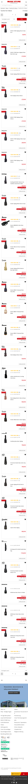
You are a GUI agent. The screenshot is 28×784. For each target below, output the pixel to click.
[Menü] (9, 736)
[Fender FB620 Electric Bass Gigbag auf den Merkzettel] (25, 411)
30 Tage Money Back (6, 715)
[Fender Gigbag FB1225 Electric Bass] (5, 482)
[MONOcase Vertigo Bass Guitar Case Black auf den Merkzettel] (25, 649)
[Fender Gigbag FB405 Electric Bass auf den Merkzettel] (25, 66)
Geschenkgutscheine (6, 731)
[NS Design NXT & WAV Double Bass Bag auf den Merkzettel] (25, 541)
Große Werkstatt (5, 722)
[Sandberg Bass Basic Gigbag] (5, 439)
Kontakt (8, 776)
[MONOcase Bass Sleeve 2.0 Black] (5, 590)
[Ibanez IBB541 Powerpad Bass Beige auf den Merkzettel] (25, 303)
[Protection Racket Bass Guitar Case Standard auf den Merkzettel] (25, 498)
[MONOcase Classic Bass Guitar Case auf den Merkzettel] (25, 606)
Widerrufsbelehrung (23, 776)
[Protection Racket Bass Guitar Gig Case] (5, 461)
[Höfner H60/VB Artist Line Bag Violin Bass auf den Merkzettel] (25, 368)
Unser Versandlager (5, 729)
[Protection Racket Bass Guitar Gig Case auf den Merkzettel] (25, 455)
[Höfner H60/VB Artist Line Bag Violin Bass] (5, 374)
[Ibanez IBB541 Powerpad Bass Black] (5, 331)
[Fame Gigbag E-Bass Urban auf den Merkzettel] (25, 347)
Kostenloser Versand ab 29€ (21, 712)
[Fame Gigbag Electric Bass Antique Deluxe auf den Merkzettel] (25, 390)
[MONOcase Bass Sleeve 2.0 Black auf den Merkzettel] (25, 584)
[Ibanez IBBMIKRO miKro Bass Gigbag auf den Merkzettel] (25, 217)
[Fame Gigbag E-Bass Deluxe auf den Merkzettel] (25, 87)
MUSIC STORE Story (5, 720)
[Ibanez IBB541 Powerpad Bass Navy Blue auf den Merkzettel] (25, 282)
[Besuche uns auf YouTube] (16, 782)
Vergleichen (22, 40)
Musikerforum (3, 776)
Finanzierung (17, 715)
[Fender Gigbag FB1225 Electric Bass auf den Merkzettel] (25, 476)
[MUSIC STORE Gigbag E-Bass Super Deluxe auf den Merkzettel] (25, 131)
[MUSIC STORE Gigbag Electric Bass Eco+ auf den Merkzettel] (25, 23)
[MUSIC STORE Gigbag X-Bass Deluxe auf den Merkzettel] (25, 152)
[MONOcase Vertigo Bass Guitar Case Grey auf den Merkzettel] (25, 627)
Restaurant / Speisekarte (20, 722)
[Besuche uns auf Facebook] (12, 782)
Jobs (15, 720)
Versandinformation (19, 725)
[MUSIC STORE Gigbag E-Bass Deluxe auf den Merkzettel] (25, 109)
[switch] (8, 737)
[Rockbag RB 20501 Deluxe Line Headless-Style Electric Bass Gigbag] (5, 180)
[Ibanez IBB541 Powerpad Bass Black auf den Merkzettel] (25, 325)
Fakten (16, 709)
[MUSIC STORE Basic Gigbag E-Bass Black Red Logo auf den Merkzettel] (25, 44)
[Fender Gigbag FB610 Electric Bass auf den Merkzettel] (25, 195)
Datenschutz (16, 776)
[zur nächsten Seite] (26, 15)
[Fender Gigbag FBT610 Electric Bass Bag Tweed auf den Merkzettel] (25, 260)
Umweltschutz (17, 729)
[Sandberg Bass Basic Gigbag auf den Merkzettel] (25, 433)
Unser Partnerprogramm (20, 718)
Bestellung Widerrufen (6, 734)
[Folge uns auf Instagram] (14, 782)
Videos (2, 725)
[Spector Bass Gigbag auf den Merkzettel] (25, 519)
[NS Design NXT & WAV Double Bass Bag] (5, 547)
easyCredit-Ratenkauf (6, 718)
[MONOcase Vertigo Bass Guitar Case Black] (5, 655)
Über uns (3, 709)
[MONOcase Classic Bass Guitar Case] (5, 612)
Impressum (12, 776)
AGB (14, 777)
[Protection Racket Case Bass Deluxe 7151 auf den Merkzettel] (25, 563)
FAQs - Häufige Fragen (6, 711)
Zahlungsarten (4, 727)
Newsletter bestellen (13, 692)
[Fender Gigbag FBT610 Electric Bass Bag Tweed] (5, 266)
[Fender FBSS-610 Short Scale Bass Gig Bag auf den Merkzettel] (25, 239)
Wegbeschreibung (18, 731)
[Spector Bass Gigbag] (5, 525)
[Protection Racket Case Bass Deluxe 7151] (5, 569)
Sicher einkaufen (18, 727)
